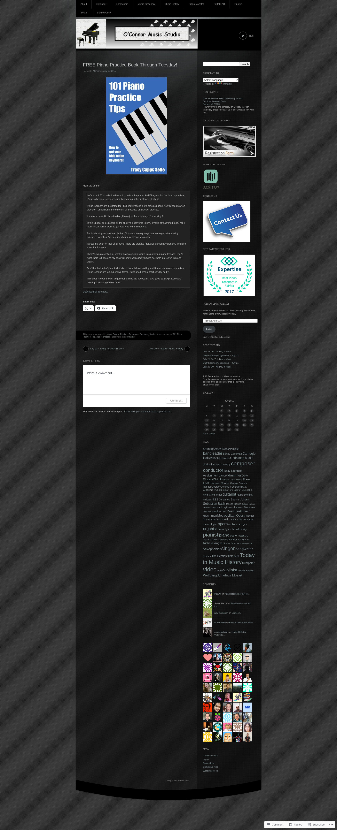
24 (237, 425)
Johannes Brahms (229, 499)
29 (222, 430)
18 (244, 420)
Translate (227, 84)
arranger (208, 448)
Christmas (223, 458)
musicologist (210, 524)
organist (210, 529)
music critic (236, 519)
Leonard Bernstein (244, 507)
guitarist (229, 494)
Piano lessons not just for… (237, 594)
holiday (207, 499)
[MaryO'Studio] (168, 35)
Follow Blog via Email (216, 304)
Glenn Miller (215, 494)
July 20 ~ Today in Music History (166, 348)
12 (252, 416)
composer (243, 464)
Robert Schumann (232, 543)
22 (222, 425)
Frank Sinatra (236, 479)
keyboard (217, 507)
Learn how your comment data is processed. (147, 411)
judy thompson (221, 613)
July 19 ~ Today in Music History (107, 348)
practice (106, 337)
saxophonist (212, 549)
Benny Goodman (232, 453)
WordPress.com (210, 771)
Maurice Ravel (210, 516)
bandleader (212, 453)
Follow (209, 329)
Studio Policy (104, 12)
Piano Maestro (196, 4)
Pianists (124, 334)
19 (252, 420)
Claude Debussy (222, 464)
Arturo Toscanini (223, 448)
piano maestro (239, 535)
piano (99, 337)
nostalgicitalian (221, 632)
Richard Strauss (241, 539)
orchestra (234, 524)
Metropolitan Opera (231, 515)
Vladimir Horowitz (246, 570)
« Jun (205, 433)
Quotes (238, 4)
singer (228, 548)
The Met (233, 556)
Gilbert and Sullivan (232, 490)
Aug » (212, 433)
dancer (223, 475)
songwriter (244, 549)
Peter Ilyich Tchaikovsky (232, 529)
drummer (234, 475)
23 (229, 425)
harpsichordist (245, 494)
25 (244, 425)
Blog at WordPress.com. (178, 780)
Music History (172, 4)
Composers (122, 4)
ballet (236, 448)
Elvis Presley (221, 479)
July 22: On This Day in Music (217, 351)
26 (252, 425)
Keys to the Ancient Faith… (242, 622)
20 (207, 425)
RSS (251, 36)
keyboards (228, 507)
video (209, 569)
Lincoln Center (210, 511)
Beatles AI (236, 613)
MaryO (96, 71)
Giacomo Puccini (212, 490)
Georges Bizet (239, 486)
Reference (134, 334)
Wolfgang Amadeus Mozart (222, 575)
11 (244, 416)
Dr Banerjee (220, 622)
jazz (215, 499)
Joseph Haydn (233, 504)
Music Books (113, 334)
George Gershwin (221, 486)
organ (244, 524)
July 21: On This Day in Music (217, 359)
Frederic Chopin (220, 483)
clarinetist (208, 464)
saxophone (247, 543)
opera (223, 524)
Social (84, 12)
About (84, 4)
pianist (210, 535)
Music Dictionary (146, 4)
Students (144, 334)
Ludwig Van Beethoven (233, 511)
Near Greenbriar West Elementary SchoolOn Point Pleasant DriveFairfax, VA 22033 (222, 101)
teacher (207, 556)
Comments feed (210, 767)
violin (220, 570)
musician (248, 519)
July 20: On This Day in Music (217, 367)
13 (207, 420)
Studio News (155, 334)
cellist (212, 458)
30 (229, 430)
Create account (210, 755)
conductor (213, 470)
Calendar (101, 4)
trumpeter (248, 563)
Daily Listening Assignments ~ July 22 (221, 355)
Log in (206, 759)
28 (214, 430)
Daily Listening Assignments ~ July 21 (221, 363)
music (225, 519)
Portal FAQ (219, 4)
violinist (230, 570)
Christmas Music (241, 458)
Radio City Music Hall (222, 539)
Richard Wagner (213, 543)
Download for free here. (95, 291)
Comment (176, 400)
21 (214, 425)
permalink (130, 337)
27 (207, 430)
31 (237, 430)
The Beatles (219, 556)
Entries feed (208, 763)
